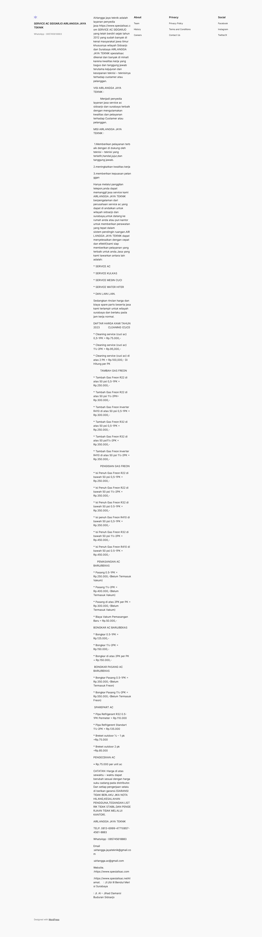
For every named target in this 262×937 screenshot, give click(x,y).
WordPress (54, 919)
